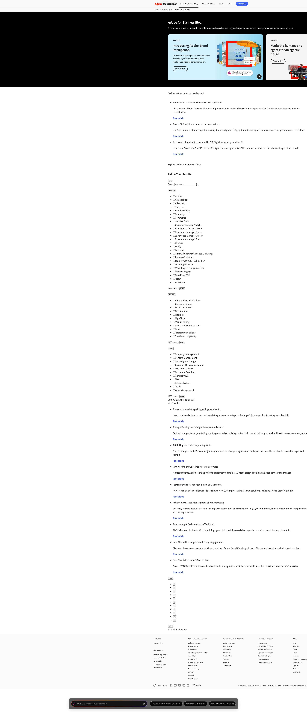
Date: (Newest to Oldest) (184, 400)
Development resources (265, 662)
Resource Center (167, 10)
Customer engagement (160, 654)
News (221, 4)
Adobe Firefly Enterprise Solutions (198, 653)
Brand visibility (158, 661)
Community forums (263, 659)
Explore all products (194, 643)
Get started (242, 4)
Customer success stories (265, 646)
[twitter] (179, 685)
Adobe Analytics (193, 646)
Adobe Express (192, 649)
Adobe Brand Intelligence (195, 662)
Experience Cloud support (265, 653)
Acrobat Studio (192, 659)
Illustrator (226, 659)
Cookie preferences (282, 685)
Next (170, 626)
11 (174, 620)
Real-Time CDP (192, 678)
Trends (230, 4)
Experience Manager (194, 669)
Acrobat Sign (192, 656)
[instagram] (175, 685)
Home (157, 10)
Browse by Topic (207, 4)
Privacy (264, 685)
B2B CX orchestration (160, 664)
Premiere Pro (227, 666)
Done (182, 289)
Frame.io (190, 672)
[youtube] (188, 685)
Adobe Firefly (227, 649)
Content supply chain (160, 658)
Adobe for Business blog (265, 649)
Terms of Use (271, 685)
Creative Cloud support (265, 656)
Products (172, 190)
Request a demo (158, 643)
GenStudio (191, 675)
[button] (259, 76)
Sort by (171, 399)
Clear (170, 181)
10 (174, 617)
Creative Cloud (192, 666)
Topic (171, 348)
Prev (170, 578)
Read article (180, 68)
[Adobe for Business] (166, 4)
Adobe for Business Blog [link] (189, 4)
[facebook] (171, 685)
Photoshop (226, 662)
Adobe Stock (226, 653)
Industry (171, 295)
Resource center (262, 643)
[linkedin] (184, 685)
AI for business (158, 667)
